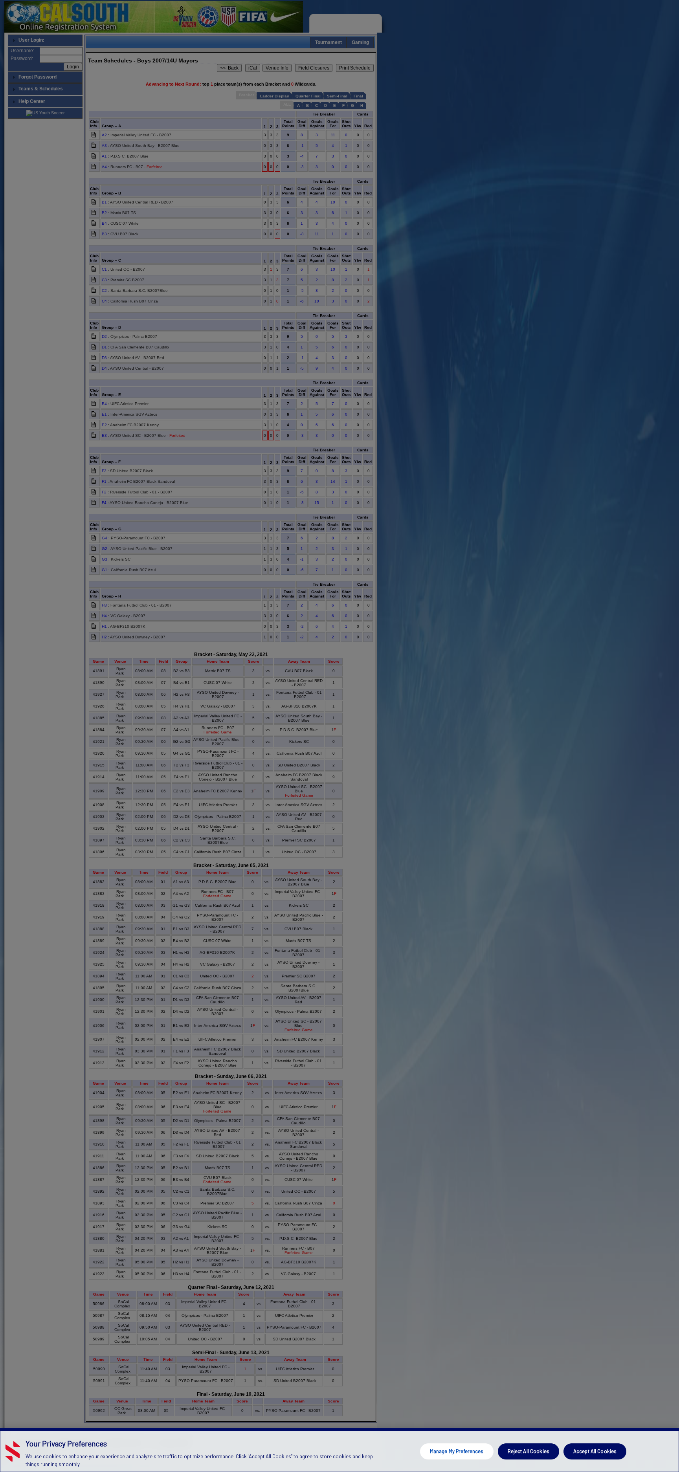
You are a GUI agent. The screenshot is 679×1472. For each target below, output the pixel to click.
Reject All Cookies (528, 1451)
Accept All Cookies (595, 1451)
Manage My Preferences (457, 1451)
